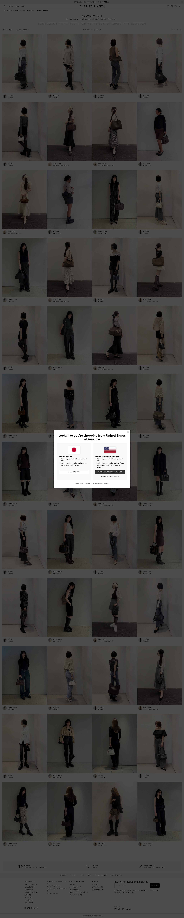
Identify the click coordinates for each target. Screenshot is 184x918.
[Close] (128, 432)
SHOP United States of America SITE (110, 472)
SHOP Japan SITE (74, 472)
